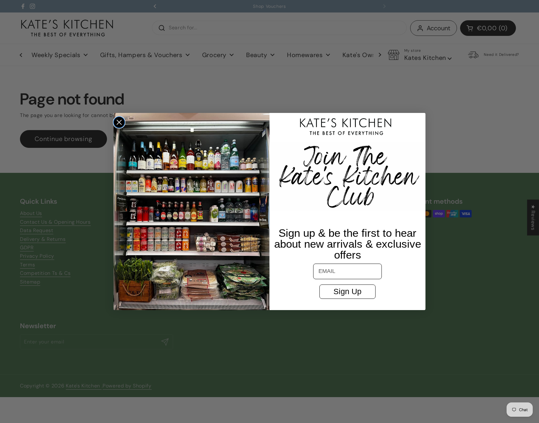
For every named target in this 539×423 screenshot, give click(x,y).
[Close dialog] (119, 122)
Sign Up (347, 291)
